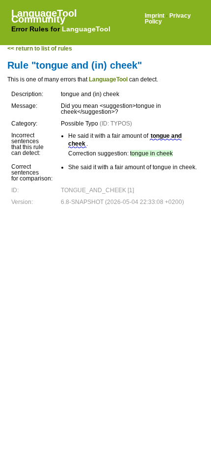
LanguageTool (86, 29)
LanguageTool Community (44, 16)
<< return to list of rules (39, 48)
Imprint (154, 15)
